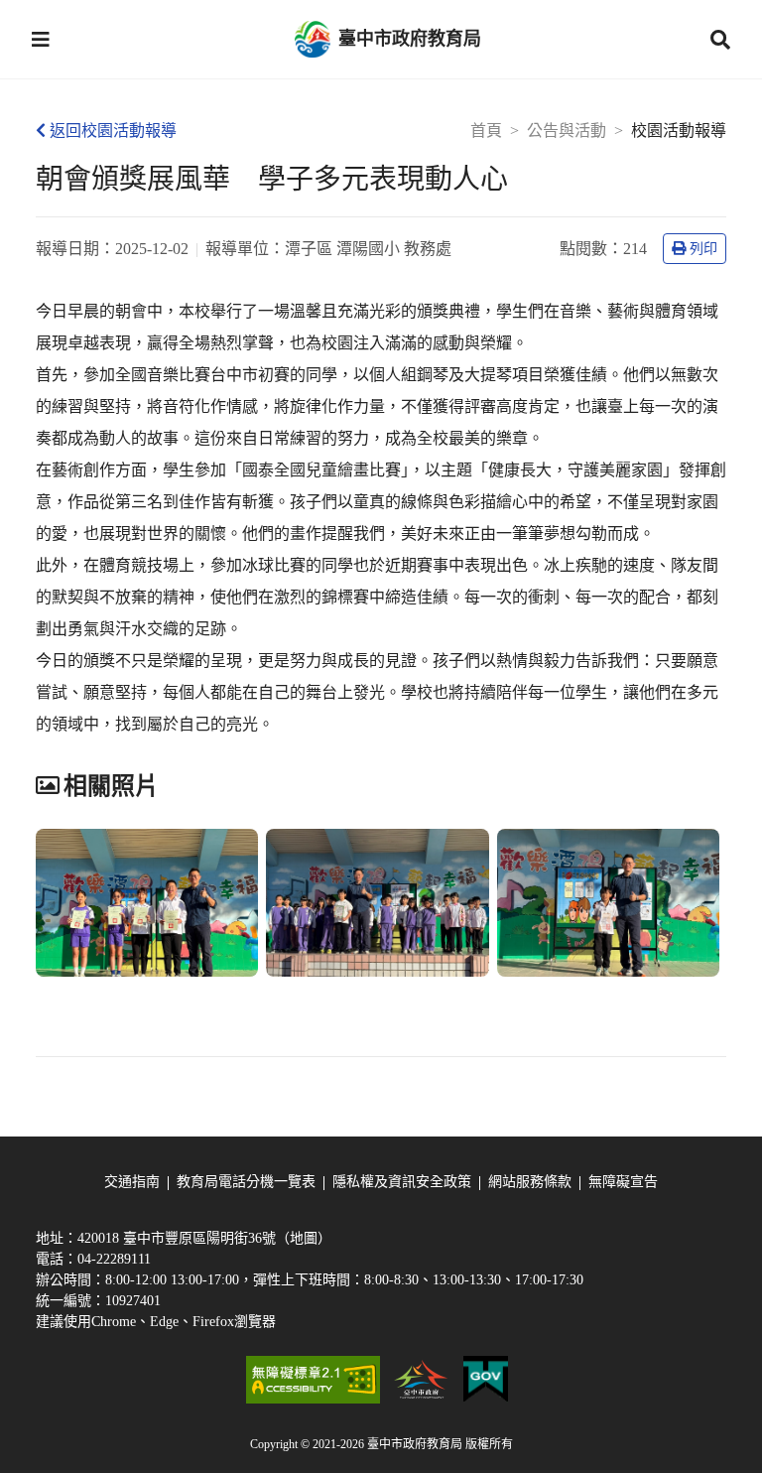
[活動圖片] (147, 903)
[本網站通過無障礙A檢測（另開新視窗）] (312, 1380)
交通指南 (132, 1181)
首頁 (486, 130)
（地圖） (303, 1238)
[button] (41, 40)
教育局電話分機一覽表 (246, 1181)
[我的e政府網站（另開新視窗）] (485, 1380)
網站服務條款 (530, 1181)
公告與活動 (566, 130)
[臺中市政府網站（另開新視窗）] (421, 1380)
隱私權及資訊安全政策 (401, 1181)
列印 (703, 248)
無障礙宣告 (623, 1181)
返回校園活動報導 (113, 130)
